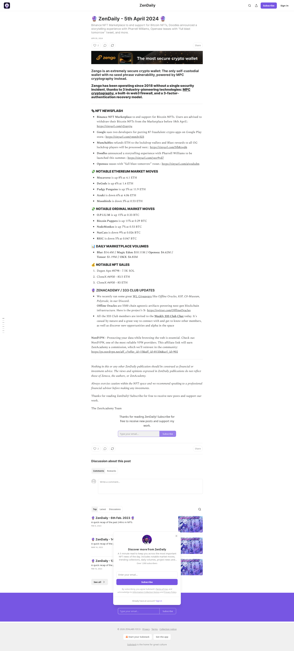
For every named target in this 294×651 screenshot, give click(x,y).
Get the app (162, 636)
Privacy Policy (170, 592)
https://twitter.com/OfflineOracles (169, 310)
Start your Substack (138, 636)
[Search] (250, 5)
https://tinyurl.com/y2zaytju (114, 126)
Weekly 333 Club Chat (169, 316)
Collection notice (168, 629)
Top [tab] (95, 509)
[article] (147, 524)
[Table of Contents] (3, 325)
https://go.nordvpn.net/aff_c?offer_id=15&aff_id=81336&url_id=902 (134, 352)
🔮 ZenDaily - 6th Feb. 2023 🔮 (113, 518)
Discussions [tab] (115, 509)
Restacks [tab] (111, 471)
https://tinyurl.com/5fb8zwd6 (168, 147)
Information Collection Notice (146, 592)
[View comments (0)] (105, 45)
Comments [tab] (98, 471)
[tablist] (104, 471)
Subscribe (268, 5)
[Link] (87, 74)
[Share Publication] (256, 5)
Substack (131, 644)
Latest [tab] (103, 509)
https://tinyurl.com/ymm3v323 (125, 137)
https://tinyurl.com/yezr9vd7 (146, 158)
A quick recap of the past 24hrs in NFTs (111, 522)
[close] (176, 536)
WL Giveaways (142, 296)
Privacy (146, 629)
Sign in (284, 5)
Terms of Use (162, 589)
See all (97, 582)
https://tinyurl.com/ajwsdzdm (180, 164)
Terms (154, 629)
